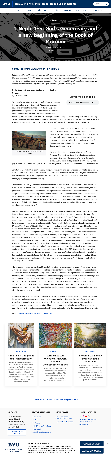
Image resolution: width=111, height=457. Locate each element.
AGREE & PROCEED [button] (91, 450)
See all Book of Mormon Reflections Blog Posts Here (55, 399)
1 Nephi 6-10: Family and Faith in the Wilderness (90, 358)
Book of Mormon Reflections (29, 313)
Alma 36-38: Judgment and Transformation (21, 357)
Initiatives (29, 10)
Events (96, 10)
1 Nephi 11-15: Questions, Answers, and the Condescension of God (55, 360)
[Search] (106, 4)
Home (17, 10)
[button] (107, 443)
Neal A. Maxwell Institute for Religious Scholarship (45, 3)
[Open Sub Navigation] (48, 10)
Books (55, 10)
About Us (42, 10)
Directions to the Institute (17, 432)
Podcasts (67, 10)
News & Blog (81, 10)
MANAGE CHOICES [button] (92, 443)
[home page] (6, 4)
